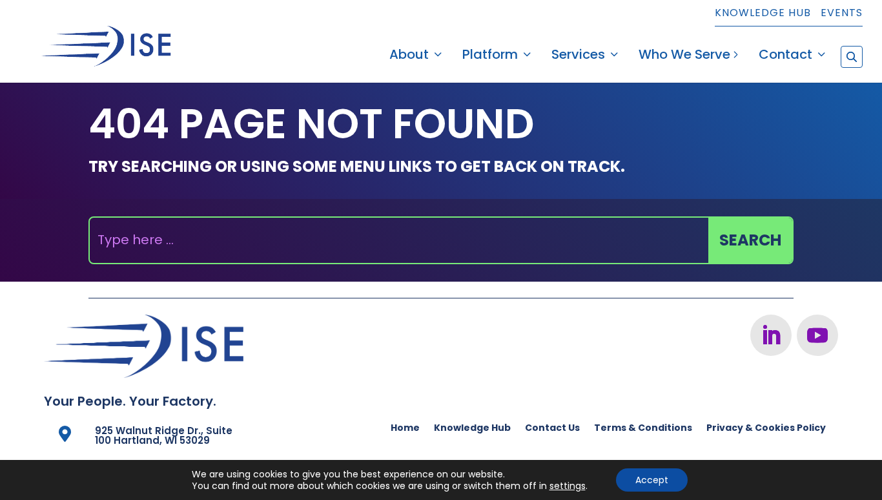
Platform (490, 56)
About (409, 56)
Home (405, 428)
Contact (785, 56)
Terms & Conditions (643, 428)
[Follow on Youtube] (817, 335)
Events (842, 14)
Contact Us (552, 428)
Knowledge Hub (763, 14)
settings (567, 486)
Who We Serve (684, 56)
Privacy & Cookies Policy (766, 428)
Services (578, 56)
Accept (651, 480)
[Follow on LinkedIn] (771, 335)
